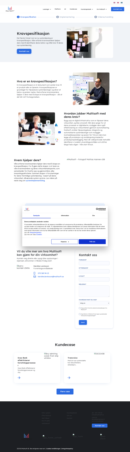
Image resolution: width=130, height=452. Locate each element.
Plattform (58, 9)
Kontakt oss (117, 9)
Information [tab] (65, 215)
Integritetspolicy (67, 449)
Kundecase (73, 9)
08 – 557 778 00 (97, 413)
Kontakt (69, 418)
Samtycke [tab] (36, 215)
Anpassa (64, 241)
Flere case (65, 391)
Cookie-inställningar (53, 449)
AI (65, 9)
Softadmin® (46, 423)
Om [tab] (93, 215)
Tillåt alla (92, 241)
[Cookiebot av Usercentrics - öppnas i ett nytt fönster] (97, 209)
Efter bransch (46, 415)
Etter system (46, 413)
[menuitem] (114, 2)
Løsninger (46, 9)
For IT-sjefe (46, 421)
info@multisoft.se (98, 415)
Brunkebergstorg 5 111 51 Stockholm (98, 420)
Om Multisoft (101, 9)
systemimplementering (35, 180)
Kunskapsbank (72, 413)
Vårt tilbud (45, 418)
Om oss (69, 415)
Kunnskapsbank (86, 9)
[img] (18, 413)
